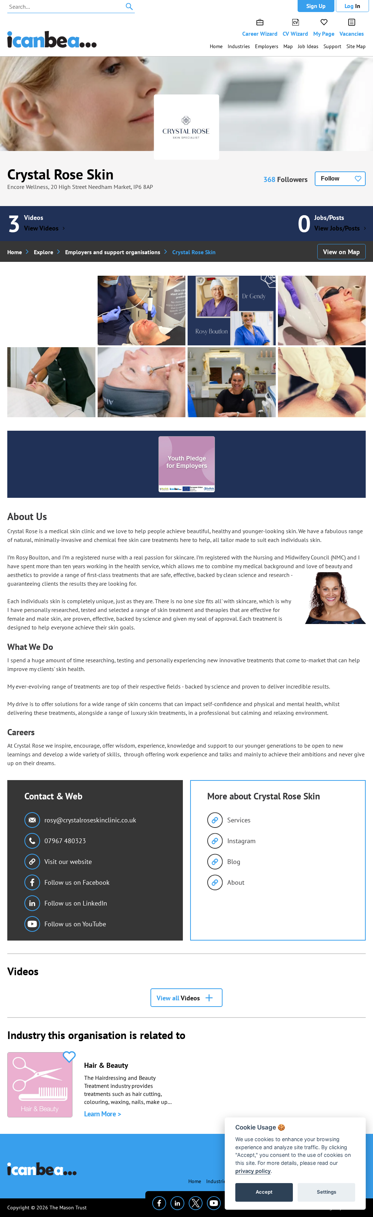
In (352, 5)
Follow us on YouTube (75, 924)
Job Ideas (308, 46)
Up (316, 5)
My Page (323, 33)
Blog (233, 861)
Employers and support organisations (112, 252)
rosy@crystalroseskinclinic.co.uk (90, 820)
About (235, 882)
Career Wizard (260, 33)
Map (288, 46)
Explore (43, 252)
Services (239, 820)
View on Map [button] (341, 252)
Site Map (356, 46)
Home (216, 46)
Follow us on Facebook (77, 882)
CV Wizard (295, 33)
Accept (264, 1192)
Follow (330, 178)
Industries (239, 46)
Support (332, 46)
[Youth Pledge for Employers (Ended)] (186, 464)
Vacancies (351, 33)
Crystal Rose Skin (60, 173)
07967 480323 (65, 841)
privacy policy (253, 1171)
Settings (326, 1192)
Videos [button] (178, 998)
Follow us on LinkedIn (75, 903)
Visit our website (68, 861)
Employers (266, 46)
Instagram (241, 841)
